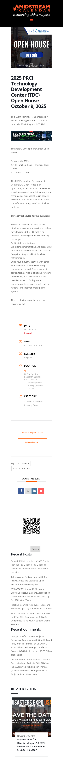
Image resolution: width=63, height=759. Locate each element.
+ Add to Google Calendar (32, 432)
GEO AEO (40, 124)
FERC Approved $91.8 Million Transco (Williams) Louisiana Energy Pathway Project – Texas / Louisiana (29, 670)
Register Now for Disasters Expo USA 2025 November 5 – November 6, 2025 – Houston (31, 744)
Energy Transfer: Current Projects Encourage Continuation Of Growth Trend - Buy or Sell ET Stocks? (31, 640)
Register (28, 357)
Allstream (23, 463)
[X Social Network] (28, 491)
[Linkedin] (34, 491)
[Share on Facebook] (21, 491)
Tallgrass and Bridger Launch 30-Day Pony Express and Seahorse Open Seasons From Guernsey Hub (29, 581)
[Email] (41, 491)
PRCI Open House (21, 469)
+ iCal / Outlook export (32, 442)
